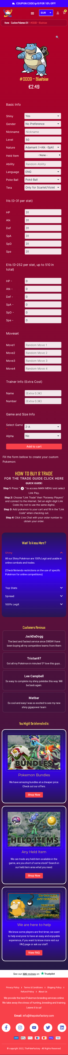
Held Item (12, 155)
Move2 (10, 353)
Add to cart (34, 446)
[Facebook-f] (6, 1027)
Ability (10, 164)
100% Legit (12, 604)
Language (12, 172)
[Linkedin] (62, 1027)
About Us (43, 992)
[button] (32, 13)
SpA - (9, 304)
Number (11, 401)
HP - (9, 281)
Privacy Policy (12, 987)
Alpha (10, 436)
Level (9, 139)
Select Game (14, 427)
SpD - (10, 312)
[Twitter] (48, 1027)
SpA (8, 236)
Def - (9, 296)
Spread (9, 596)
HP (8, 212)
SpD (9, 243)
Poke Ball (12, 179)
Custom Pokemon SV (19, 22)
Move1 (10, 345)
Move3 (10, 360)
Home (7, 22)
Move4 (10, 368)
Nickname (12, 132)
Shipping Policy (54, 987)
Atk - (9, 289)
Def (8, 228)
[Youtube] (34, 1027)
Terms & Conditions (33, 987)
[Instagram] (20, 1027)
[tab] (34, 553)
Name (10, 393)
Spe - (9, 320)
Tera (9, 187)
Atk (8, 220)
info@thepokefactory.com (38, 1015)
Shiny (9, 116)
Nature (10, 147)
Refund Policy (27, 992)
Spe (8, 251)
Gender (11, 124)
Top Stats (11, 588)
